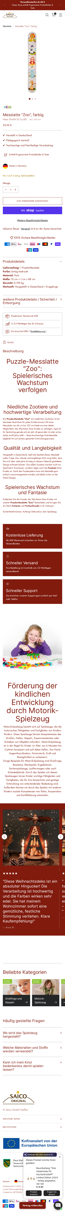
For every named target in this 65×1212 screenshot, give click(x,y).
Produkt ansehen (34, 1193)
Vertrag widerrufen (33, 1205)
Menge (6, 183)
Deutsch (6, 1181)
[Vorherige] (4, 5)
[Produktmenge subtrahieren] (6, 189)
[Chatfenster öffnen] (58, 1205)
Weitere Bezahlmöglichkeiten (32, 220)
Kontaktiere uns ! (38, 331)
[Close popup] (60, 1157)
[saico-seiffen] (10, 15)
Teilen (10, 342)
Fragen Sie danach (51, 1193)
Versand (25, 228)
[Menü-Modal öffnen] (60, 15)
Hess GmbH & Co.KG (15, 119)
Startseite (7, 26)
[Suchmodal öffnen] (47, 15)
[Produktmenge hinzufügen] (15, 189)
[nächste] (60, 5)
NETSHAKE (17, 1192)
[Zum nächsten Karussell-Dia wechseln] (60, 836)
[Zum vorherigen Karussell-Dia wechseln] (4, 836)
